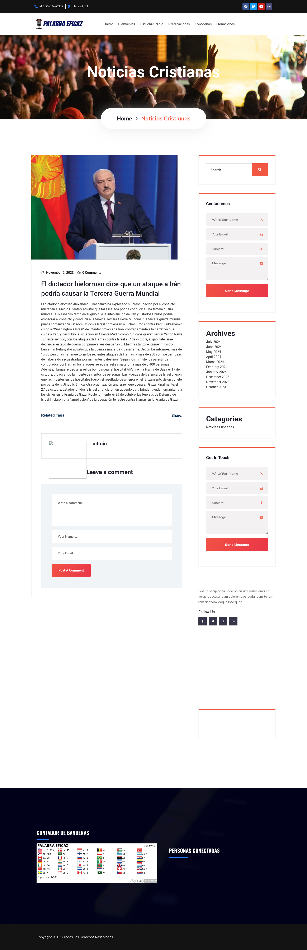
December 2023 (217, 377)
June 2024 (214, 347)
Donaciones (225, 24)
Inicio (109, 24)
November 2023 (218, 382)
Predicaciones (179, 24)
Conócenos (203, 24)
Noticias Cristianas (220, 427)
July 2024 (213, 342)
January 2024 (216, 372)
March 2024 (215, 362)
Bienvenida (126, 24)
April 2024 (213, 357)
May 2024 (213, 352)
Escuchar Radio (151, 24)
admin (100, 444)
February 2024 (216, 367)
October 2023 (216, 387)
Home (124, 118)
